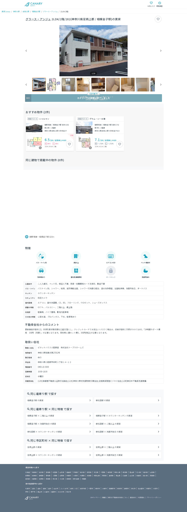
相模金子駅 (36, 11)
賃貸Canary (6, 11)
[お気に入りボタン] (158, 19)
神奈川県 (16, 11)
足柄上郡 (26, 11)
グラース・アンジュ (50, 11)
